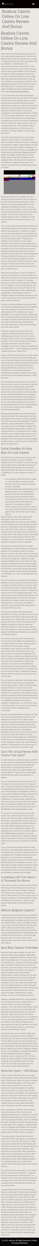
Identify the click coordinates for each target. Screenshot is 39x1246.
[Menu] (33, 4)
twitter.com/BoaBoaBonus (19, 92)
